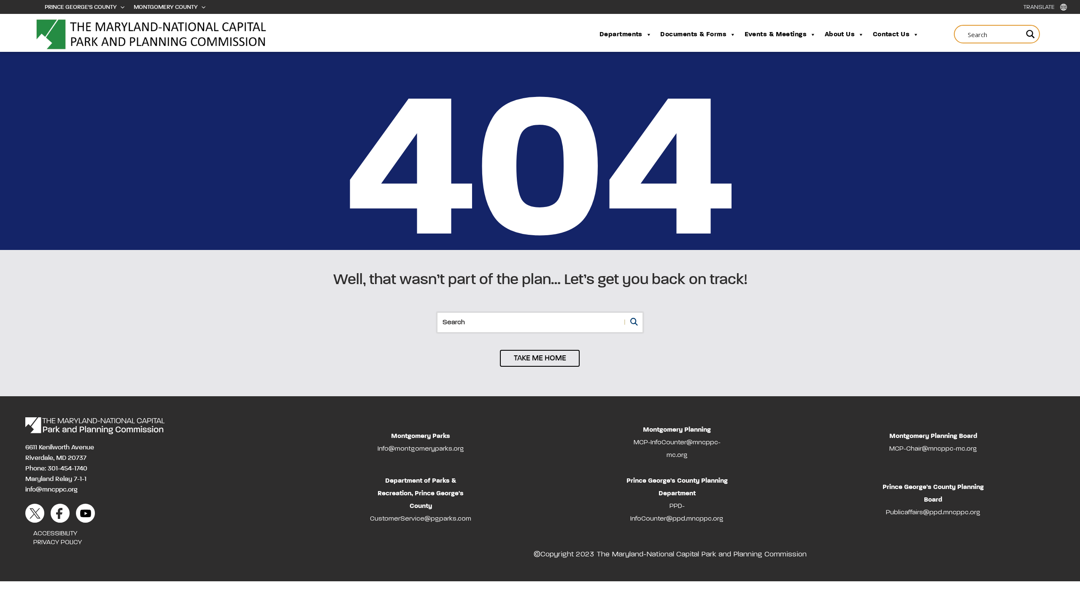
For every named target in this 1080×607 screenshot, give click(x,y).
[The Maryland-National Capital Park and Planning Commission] (95, 425)
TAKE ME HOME (540, 358)
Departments (621, 34)
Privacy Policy (57, 542)
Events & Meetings (776, 34)
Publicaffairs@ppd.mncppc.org (933, 512)
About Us (840, 34)
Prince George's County (81, 7)
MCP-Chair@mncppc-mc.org (933, 449)
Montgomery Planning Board (933, 436)
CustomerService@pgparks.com (420, 519)
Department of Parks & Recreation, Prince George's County (421, 494)
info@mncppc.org (51, 489)
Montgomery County (166, 7)
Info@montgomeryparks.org (421, 449)
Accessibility (55, 533)
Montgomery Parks (420, 436)
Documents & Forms (693, 34)
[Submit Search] (1029, 34)
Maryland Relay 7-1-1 (55, 479)
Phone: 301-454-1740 (56, 468)
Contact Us (891, 34)
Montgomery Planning (677, 430)
